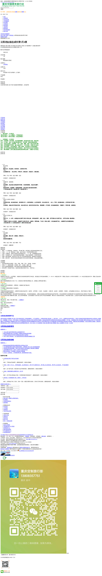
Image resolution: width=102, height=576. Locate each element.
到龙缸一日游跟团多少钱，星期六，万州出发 (15, 377)
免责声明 (21, 434)
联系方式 (31, 434)
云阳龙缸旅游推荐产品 (7, 315)
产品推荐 (3, 124)
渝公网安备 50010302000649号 (26, 450)
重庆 (7, 35)
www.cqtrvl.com (12, 443)
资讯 (4, 33)
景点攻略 (3, 126)
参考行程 (3, 119)
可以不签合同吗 (7, 411)
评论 (2, 308)
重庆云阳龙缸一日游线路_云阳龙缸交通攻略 (14, 351)
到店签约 (5, 406)
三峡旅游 (8, 11)
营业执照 (17, 434)
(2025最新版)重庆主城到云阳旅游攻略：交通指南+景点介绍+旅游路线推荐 (21, 346)
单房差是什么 (6, 427)
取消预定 (5, 399)
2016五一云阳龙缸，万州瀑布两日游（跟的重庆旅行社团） (17, 352)
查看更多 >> (4, 329)
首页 (4, 16)
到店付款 (5, 418)
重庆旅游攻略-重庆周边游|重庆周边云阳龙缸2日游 (15, 345)
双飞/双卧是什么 (7, 430)
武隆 (16, 11)
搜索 (2, 9)
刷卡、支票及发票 (7, 420)
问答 (2, 33)
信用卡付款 (6, 415)
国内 (4, 35)
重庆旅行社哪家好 (5, 449)
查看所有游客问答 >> (6, 384)
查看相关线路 (4, 36)
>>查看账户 (21, 299)
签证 (5, 31)
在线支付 (5, 416)
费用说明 (3, 120)
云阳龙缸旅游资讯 (7, 326)
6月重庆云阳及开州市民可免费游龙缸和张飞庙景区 (15, 335)
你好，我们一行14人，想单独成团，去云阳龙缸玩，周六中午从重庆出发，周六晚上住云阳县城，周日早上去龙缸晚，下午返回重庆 (36, 365)
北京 (25, 11)
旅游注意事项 (6, 425)
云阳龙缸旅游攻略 (7, 340)
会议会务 (6, 19)
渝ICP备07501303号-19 (31, 439)
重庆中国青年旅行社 (25, 447)
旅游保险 (5, 402)
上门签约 (5, 408)
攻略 (6, 33)
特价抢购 (6, 29)
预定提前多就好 (7, 429)
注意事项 (3, 122)
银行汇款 (5, 419)
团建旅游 (19, 11)
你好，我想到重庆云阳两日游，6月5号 (13, 371)
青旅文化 (7, 434)
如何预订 (3, 123)
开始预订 (3, 79)
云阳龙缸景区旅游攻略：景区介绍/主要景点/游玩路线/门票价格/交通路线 (21, 348)
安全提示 (12, 455)
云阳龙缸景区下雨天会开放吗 (11, 358)
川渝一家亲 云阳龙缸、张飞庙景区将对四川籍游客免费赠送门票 (19, 336)
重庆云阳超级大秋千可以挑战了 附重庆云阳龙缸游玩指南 (17, 333)
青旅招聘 (12, 434)
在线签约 (5, 409)
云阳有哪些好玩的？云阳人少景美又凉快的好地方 (15, 349)
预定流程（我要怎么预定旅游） (11, 398)
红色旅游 (13, 11)
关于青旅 (3, 434)
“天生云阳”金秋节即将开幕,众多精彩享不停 (14, 332)
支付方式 (26, 434)
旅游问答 (3, 127)
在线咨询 (3, 80)
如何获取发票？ (7, 432)
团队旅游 (43, 436)
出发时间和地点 (7, 401)
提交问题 (3, 394)
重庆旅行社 (10, 447)
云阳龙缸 (11, 35)
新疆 (23, 11)
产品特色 (3, 117)
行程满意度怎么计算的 (8, 426)
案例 (8, 33)
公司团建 (6, 21)
